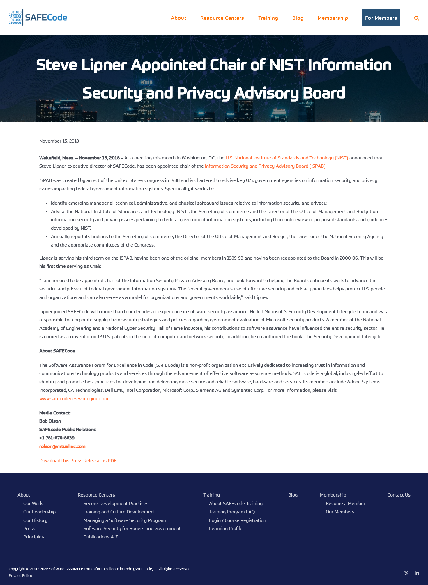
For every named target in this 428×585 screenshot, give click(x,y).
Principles (33, 537)
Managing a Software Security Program (125, 520)
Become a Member (345, 503)
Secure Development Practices (116, 503)
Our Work (33, 503)
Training (211, 495)
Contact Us (399, 495)
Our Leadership (39, 512)
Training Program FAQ (232, 512)
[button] (416, 17)
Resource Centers (96, 495)
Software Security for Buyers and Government (132, 528)
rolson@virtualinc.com (62, 446)
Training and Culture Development (119, 512)
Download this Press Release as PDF (77, 460)
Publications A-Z (101, 537)
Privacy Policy (20, 575)
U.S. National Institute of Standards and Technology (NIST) (287, 158)
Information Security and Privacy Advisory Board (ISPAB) (265, 166)
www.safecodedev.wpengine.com (73, 398)
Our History (35, 520)
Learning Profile (226, 528)
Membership (333, 495)
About (23, 495)
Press (29, 528)
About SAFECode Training (236, 503)
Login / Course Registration (237, 520)
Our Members (340, 512)
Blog (293, 495)
